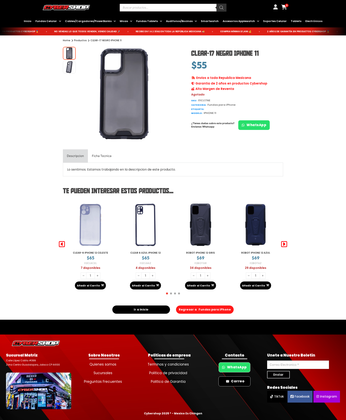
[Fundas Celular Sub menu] (60, 21)
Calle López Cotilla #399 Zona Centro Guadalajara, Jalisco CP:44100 (33, 362)
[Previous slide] (62, 244)
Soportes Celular (275, 21)
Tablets (296, 21)
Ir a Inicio (141, 309)
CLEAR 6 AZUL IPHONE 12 (90, 252)
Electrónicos (313, 21)
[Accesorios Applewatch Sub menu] (258, 21)
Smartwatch (210, 21)
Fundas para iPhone (221, 105)
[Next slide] (284, 244)
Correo (237, 381)
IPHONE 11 (210, 113)
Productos (80, 40)
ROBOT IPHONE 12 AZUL (200, 252)
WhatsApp (256, 125)
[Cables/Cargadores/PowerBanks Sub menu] (115, 21)
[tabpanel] (173, 169)
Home (66, 40)
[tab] (75, 156)
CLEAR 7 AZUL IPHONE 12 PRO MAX (255, 252)
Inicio (27, 21)
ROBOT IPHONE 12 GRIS (145, 252)
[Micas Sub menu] (131, 21)
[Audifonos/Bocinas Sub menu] (196, 21)
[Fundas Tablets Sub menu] (161, 21)
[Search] (221, 8)
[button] (165, 52)
